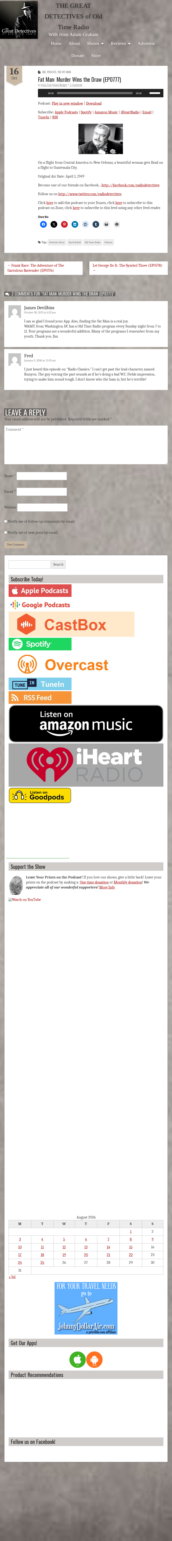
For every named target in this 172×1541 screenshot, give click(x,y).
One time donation (94, 882)
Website (10, 507)
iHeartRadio (130, 112)
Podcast (51, 72)
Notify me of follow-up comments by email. (41, 521)
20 (86, 1255)
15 (131, 1247)
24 (20, 1262)
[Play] (43, 93)
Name (10, 476)
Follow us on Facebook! (33, 1441)
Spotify (86, 112)
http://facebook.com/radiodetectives (130, 185)
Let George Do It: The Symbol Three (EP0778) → (127, 268)
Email (146, 112)
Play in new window (67, 103)
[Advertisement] (37, 832)
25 (42, 1262)
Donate (77, 55)
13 (85, 1247)
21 (108, 1255)
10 (20, 1247)
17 (19, 1255)
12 (64, 1247)
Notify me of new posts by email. (33, 532)
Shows (93, 43)
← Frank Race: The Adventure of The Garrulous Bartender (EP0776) (36, 268)
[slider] (155, 92)
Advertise (146, 43)
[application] (100, 93)
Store (96, 55)
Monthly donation (128, 882)
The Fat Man (64, 72)
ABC (44, 72)
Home (56, 43)
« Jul (12, 1277)
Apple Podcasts (66, 112)
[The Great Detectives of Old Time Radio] (19, 20)
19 (64, 1255)
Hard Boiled (75, 242)
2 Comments (76, 85)
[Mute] (146, 93)
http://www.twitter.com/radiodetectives (89, 194)
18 (42, 1255)
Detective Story (57, 242)
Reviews (118, 43)
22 (131, 1255)
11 (42, 1247)
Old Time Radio (92, 242)
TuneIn (43, 117)
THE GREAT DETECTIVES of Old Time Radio (73, 16)
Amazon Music (106, 112)
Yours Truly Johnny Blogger (54, 85)
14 (108, 1247)
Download (94, 103)
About (74, 43)
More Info (107, 887)
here (49, 203)
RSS (55, 117)
